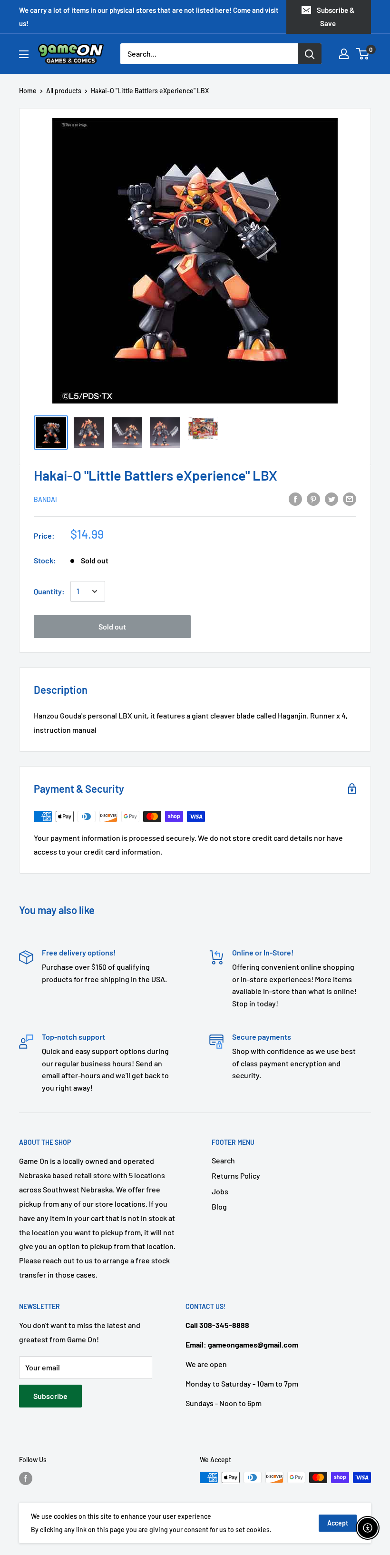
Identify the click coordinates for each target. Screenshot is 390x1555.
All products (63, 91)
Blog (219, 1206)
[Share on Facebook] (295, 498)
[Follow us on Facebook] (25, 1478)
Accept (337, 1523)
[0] (363, 53)
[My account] (344, 54)
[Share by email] (349, 498)
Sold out (112, 626)
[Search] (310, 53)
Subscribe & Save (335, 17)
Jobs (220, 1191)
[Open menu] (24, 54)
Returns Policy (236, 1175)
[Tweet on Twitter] (331, 498)
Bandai (45, 499)
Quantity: (49, 591)
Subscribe (50, 1395)
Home (28, 91)
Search (223, 1160)
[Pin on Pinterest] (313, 498)
